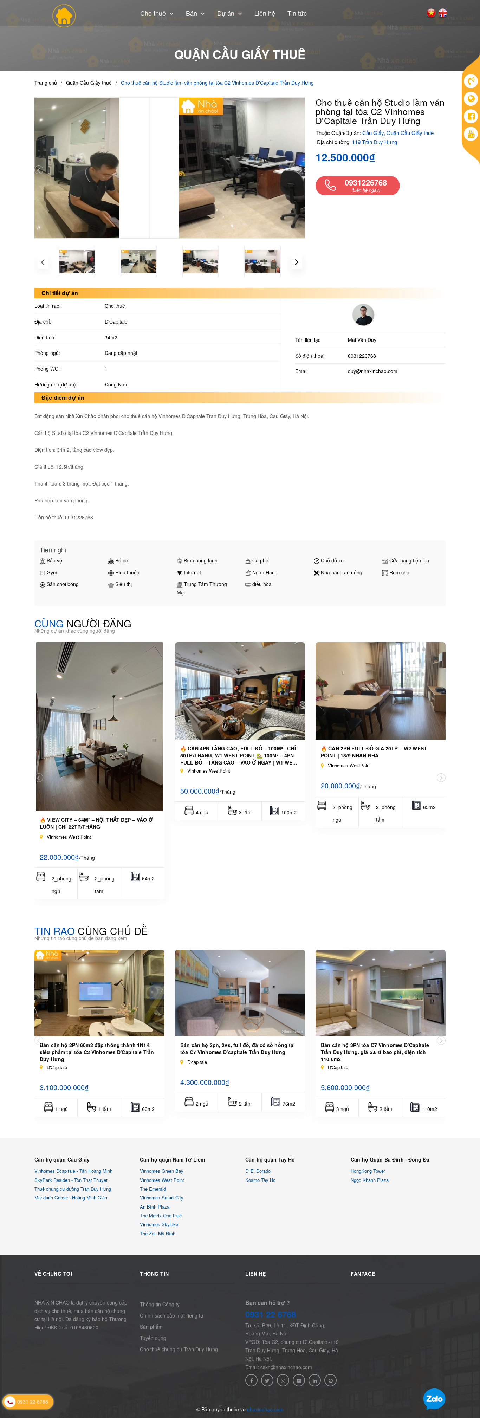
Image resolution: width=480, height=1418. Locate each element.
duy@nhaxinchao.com (372, 371)
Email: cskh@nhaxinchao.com (278, 1367)
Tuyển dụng (153, 1337)
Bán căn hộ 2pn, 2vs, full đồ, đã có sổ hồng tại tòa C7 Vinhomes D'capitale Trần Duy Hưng (237, 1048)
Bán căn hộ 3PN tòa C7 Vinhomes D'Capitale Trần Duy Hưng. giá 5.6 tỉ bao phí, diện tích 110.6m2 (375, 1051)
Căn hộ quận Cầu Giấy (62, 1159)
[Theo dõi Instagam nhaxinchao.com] (283, 1380)
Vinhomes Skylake (159, 1224)
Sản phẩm (151, 1326)
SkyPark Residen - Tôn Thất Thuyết (71, 1180)
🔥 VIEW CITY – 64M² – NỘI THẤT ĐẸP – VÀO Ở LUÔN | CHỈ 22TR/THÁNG (96, 823)
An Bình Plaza (154, 1206)
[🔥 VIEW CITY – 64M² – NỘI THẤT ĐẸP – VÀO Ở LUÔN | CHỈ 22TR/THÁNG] (99, 726)
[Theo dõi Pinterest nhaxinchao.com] (330, 1380)
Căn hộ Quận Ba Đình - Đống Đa (390, 1159)
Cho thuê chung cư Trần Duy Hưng (179, 1349)
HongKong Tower (368, 1171)
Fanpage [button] (363, 1273)
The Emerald (153, 1188)
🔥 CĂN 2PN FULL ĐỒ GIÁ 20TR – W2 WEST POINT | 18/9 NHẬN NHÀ (374, 752)
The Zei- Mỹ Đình (157, 1233)
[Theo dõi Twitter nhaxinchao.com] (267, 1380)
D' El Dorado (258, 1171)
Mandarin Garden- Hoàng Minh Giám (71, 1198)
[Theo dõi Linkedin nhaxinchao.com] (315, 1380)
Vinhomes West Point (162, 1180)
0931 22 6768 (270, 1314)
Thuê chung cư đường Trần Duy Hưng (72, 1188)
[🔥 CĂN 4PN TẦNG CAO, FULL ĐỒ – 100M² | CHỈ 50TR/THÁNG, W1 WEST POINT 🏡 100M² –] (240, 691)
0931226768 (362, 355)
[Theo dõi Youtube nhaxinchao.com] (299, 1380)
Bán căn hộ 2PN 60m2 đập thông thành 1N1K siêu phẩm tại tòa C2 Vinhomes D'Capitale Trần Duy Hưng (97, 1051)
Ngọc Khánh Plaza (370, 1180)
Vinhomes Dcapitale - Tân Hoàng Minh (73, 1171)
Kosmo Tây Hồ (260, 1180)
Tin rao (91, 931)
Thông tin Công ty (160, 1304)
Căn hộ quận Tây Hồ (270, 1159)
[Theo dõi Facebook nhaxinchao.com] (251, 1380)
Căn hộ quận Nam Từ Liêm (172, 1159)
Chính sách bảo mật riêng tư (171, 1315)
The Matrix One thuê (161, 1215)
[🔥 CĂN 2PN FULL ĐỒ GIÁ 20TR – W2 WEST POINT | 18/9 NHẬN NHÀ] (381, 691)
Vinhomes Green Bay (161, 1171)
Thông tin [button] (154, 1273)
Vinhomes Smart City (161, 1198)
